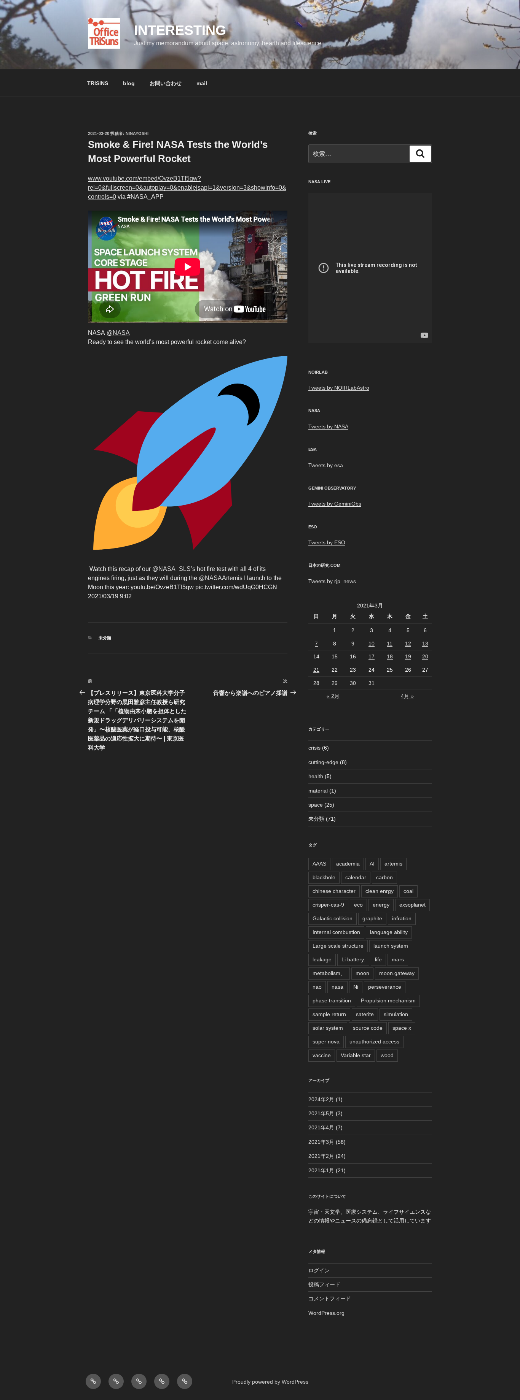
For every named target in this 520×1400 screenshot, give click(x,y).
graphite (372, 918)
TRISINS (97, 83)
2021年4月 (321, 1127)
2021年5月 (321, 1113)
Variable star (356, 1055)
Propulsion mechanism (388, 1000)
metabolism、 (329, 973)
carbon (384, 877)
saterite (365, 1014)
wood (387, 1055)
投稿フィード (324, 1284)
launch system (390, 946)
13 (425, 644)
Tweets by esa (325, 465)
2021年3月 (321, 1142)
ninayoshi (137, 133)
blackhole (324, 877)
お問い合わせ (166, 83)
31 (371, 683)
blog (129, 83)
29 (335, 683)
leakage (322, 959)
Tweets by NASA (328, 426)
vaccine (322, 1055)
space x (401, 1028)
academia (348, 864)
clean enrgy (379, 891)
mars (398, 959)
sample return (329, 1014)
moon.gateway (397, 973)
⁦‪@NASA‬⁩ (118, 333)
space (315, 805)
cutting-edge (323, 762)
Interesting (180, 30)
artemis (393, 864)
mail (201, 83)
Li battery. (353, 959)
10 (371, 644)
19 (408, 656)
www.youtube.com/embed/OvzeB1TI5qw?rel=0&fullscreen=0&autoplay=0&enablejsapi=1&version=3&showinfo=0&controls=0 (187, 187)
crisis (314, 748)
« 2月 (333, 696)
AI (372, 864)
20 (425, 656)
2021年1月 (321, 1170)
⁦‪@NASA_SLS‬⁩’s (173, 569)
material (318, 791)
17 (371, 656)
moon (362, 973)
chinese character (334, 891)
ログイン (319, 1270)
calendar (355, 877)
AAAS (319, 864)
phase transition (332, 1000)
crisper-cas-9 (328, 905)
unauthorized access (374, 1042)
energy (381, 905)
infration (402, 918)
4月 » (407, 696)
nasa (337, 987)
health (315, 776)
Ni (355, 987)
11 (389, 644)
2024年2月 (321, 1099)
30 (353, 683)
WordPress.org (326, 1313)
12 (408, 644)
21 (316, 670)
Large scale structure (338, 946)
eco (358, 905)
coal (408, 891)
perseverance (384, 987)
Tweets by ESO (326, 542)
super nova (326, 1042)
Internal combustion (336, 932)
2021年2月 (321, 1156)
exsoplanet (412, 905)
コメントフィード (329, 1298)
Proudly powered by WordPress (270, 1382)
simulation (396, 1014)
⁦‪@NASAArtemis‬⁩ (220, 578)
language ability (389, 932)
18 (390, 656)
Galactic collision (333, 918)
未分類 (105, 638)
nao (317, 987)
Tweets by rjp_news (332, 581)
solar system (328, 1028)
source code (368, 1028)
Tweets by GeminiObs (334, 504)
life (378, 959)
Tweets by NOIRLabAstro (338, 388)
